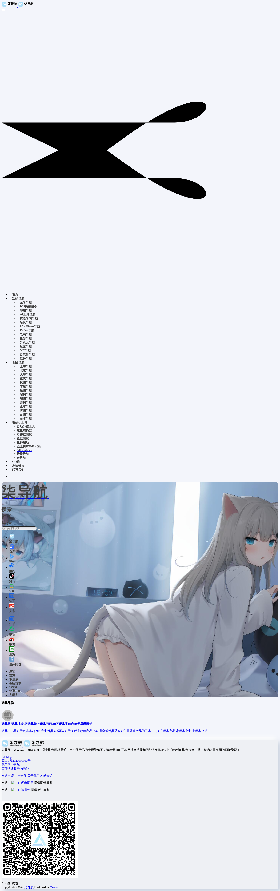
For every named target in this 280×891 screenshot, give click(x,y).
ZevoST (55, 887)
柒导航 (29, 887)
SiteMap (7, 757)
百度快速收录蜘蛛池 (15, 768)
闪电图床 (27, 782)
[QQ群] (3, 796)
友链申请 (8, 775)
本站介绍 (46, 775)
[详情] (3, 737)
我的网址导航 (11, 764)
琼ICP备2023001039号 (16, 760)
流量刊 (25, 789)
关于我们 (33, 775)
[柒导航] (18, 6)
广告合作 (20, 775)
